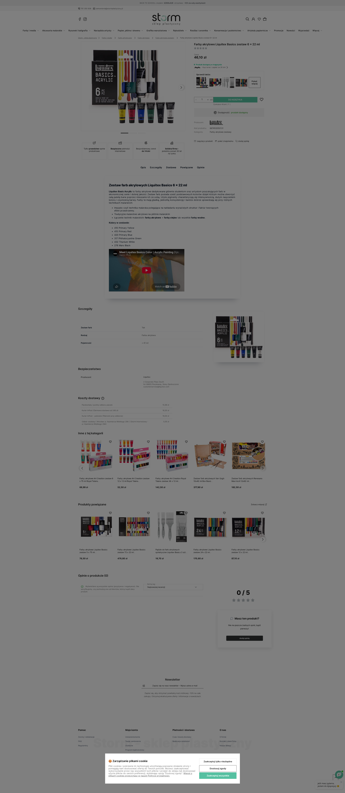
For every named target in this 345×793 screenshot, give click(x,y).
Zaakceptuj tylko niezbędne (218, 761)
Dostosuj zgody (218, 768)
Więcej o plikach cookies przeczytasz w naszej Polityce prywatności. (150, 774)
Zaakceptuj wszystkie (218, 775)
